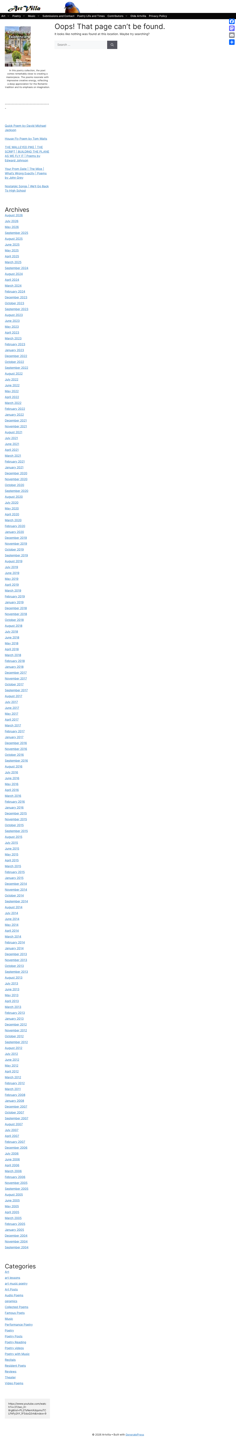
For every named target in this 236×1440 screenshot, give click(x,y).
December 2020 (16, 473)
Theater (10, 1377)
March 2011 (13, 1089)
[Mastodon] (231, 28)
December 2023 (16, 297)
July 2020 (11, 502)
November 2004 (16, 1241)
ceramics (11, 1301)
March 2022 (13, 403)
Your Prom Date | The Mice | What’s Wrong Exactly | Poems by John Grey (26, 173)
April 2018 (12, 649)
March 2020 (13, 520)
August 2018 (13, 625)
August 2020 (14, 496)
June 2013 (12, 989)
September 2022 (16, 367)
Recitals (10, 1360)
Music (31, 16)
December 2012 (16, 1024)
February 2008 (15, 1095)
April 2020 (12, 514)
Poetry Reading (15, 1342)
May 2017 (11, 713)
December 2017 (16, 672)
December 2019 (16, 538)
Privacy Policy (158, 16)
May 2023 (12, 326)
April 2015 (12, 860)
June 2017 (12, 708)
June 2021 (12, 444)
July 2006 (12, 1153)
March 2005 (13, 1218)
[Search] (112, 45)
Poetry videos (14, 1348)
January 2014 (14, 948)
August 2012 (13, 1048)
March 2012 (13, 1077)
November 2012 (16, 1030)
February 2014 (15, 942)
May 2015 (11, 854)
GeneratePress (135, 1434)
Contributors (115, 16)
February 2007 (15, 1142)
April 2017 (12, 719)
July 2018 (11, 631)
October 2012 (14, 1036)
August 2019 (13, 561)
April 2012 (12, 1071)
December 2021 (16, 420)
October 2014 (14, 895)
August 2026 (14, 215)
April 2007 (12, 1136)
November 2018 (16, 614)
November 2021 (16, 426)
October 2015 (14, 825)
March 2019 (13, 590)
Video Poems (14, 1383)
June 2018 (12, 637)
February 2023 (15, 344)
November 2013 (16, 960)
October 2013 (14, 966)
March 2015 (13, 866)
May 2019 (11, 579)
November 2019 (16, 543)
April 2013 (12, 1001)
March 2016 (13, 796)
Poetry (16, 16)
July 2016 (11, 772)
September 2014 (16, 901)
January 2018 (14, 667)
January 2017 (14, 737)
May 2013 (11, 995)
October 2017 (14, 684)
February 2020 (15, 526)
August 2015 (13, 837)
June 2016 (12, 778)
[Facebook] (231, 21)
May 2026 (12, 227)
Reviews (10, 1371)
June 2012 (12, 1059)
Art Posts (11, 1289)
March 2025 (13, 262)
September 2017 (16, 690)
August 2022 (14, 373)
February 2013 (15, 1013)
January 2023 (14, 350)
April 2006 (12, 1165)
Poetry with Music (17, 1354)
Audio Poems (14, 1295)
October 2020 (14, 485)
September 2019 (16, 555)
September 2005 (16, 1188)
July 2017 (11, 702)
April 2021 (12, 450)
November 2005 (16, 1183)
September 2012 (16, 1042)
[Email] (231, 35)
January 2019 (14, 602)
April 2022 (12, 397)
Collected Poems (16, 1307)
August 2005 (14, 1194)
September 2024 (16, 268)
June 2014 (12, 919)
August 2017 (13, 696)
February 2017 (15, 731)
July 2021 (11, 438)
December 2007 (16, 1106)
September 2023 (16, 309)
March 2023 (13, 338)
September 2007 (16, 1118)
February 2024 (15, 291)
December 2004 (16, 1235)
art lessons (12, 1277)
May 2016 (11, 784)
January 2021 (14, 467)
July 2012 (11, 1054)
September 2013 (16, 971)
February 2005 (15, 1224)
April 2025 (12, 256)
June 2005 (12, 1200)
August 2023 (14, 315)
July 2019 (11, 567)
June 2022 (12, 385)
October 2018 (14, 620)
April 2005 (12, 1212)
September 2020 (16, 491)
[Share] (231, 42)
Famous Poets (15, 1313)
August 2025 (14, 238)
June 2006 (12, 1159)
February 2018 (15, 661)
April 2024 (12, 279)
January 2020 (14, 532)
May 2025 (12, 250)
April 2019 (12, 584)
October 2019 (14, 549)
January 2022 (14, 414)
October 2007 (14, 1112)
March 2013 (13, 1007)
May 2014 (11, 925)
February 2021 (15, 461)
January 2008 (14, 1100)
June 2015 (12, 848)
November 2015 (16, 819)
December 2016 (16, 743)
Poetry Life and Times (91, 16)
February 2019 (15, 596)
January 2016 (14, 807)
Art (3, 16)
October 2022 (14, 362)
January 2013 (14, 1018)
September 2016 (16, 760)
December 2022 (16, 356)
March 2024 (13, 285)
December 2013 (16, 954)
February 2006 (15, 1177)
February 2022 (15, 408)
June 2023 (12, 321)
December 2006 (16, 1147)
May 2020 (12, 508)
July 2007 (11, 1130)
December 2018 (16, 608)
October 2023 (14, 303)
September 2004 (17, 1247)
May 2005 (12, 1206)
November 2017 (16, 678)
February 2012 (15, 1083)
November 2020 (16, 479)
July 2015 (11, 842)
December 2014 (16, 883)
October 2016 (14, 754)
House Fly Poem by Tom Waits (26, 138)
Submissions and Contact (58, 16)
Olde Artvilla (138, 16)
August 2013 (13, 977)
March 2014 (13, 936)
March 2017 (13, 725)
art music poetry (16, 1283)
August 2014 (13, 907)
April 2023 (12, 332)
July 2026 (11, 221)
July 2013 (11, 983)
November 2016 (16, 749)
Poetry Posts (13, 1336)
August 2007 (14, 1124)
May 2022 (12, 391)
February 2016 (15, 801)
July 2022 (11, 379)
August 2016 (13, 766)
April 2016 (12, 790)
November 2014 (16, 889)
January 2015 (14, 878)
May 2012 (11, 1065)
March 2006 (13, 1171)
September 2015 (16, 831)
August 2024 (14, 274)
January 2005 (14, 1229)
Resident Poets (15, 1365)
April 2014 (12, 930)
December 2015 (16, 813)
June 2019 (12, 573)
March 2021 (13, 455)
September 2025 (16, 233)
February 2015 (15, 872)
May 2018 (11, 643)
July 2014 (11, 913)
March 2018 (13, 655)
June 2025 (12, 244)
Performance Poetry (19, 1324)
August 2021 (13, 432)
